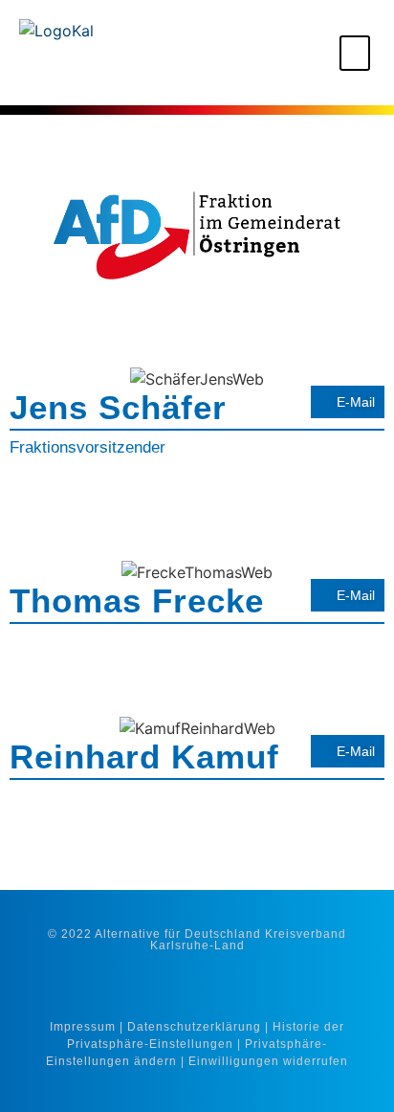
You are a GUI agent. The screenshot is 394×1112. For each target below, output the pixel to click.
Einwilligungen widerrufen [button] (268, 1061)
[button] (354, 53)
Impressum (83, 1027)
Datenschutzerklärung (194, 1027)
